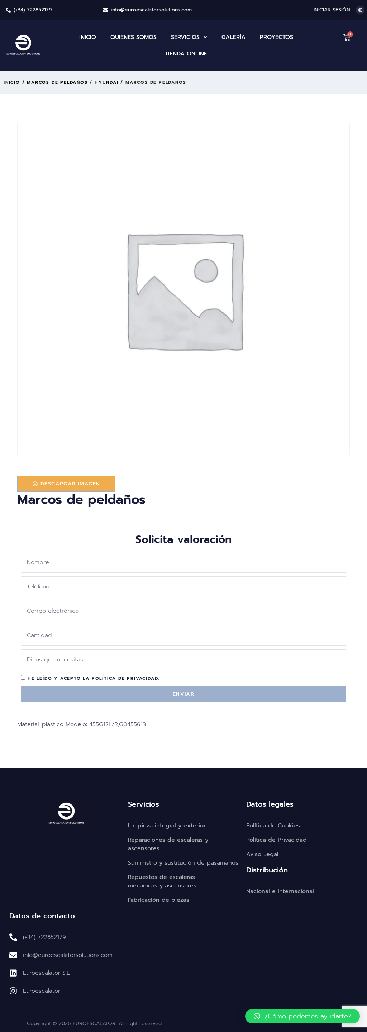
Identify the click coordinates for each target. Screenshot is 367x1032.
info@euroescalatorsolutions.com (151, 10)
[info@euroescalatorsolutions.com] (105, 10)
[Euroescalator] (13, 991)
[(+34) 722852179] (8, 10)
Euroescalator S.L (46, 973)
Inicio (87, 37)
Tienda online (186, 53)
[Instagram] (360, 10)
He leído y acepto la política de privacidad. (93, 678)
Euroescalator (41, 991)
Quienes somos (133, 37)
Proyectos (276, 37)
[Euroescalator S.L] (13, 973)
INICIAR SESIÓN (332, 10)
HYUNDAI (107, 82)
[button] (302, 1016)
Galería (233, 37)
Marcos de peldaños (57, 82)
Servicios (185, 37)
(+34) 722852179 (33, 10)
